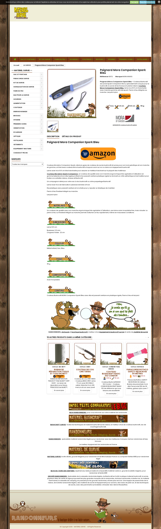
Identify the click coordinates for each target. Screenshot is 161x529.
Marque (118, 77)
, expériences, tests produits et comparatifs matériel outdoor (86, 471)
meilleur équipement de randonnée (95, 444)
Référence (104, 77)
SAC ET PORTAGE (28, 59)
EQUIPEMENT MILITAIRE (22, 149)
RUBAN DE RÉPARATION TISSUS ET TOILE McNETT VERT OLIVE (59, 372)
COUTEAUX (86, 59)
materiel (97, 425)
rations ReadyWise (120, 485)
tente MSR (103, 473)
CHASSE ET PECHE (20, 153)
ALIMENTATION (19, 103)
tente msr (136, 478)
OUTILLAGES (142, 59)
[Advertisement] (80, 39)
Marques (16, 159)
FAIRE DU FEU (60, 59)
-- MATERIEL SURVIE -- (22, 70)
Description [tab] (53, 136)
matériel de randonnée (118, 412)
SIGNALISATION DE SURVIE (23, 87)
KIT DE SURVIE (44, 59)
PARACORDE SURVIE (21, 78)
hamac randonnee (135, 439)
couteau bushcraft (133, 425)
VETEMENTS (18, 144)
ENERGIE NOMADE (20, 111)
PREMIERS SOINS (126, 59)
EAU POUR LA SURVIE (21, 95)
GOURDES (74, 59)
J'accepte (134, 2)
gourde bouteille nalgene (131, 471)
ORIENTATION (18, 128)
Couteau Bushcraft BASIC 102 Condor (111, 373)
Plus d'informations (147, 2)
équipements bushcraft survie (111, 332)
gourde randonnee (99, 480)
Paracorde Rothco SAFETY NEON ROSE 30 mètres (137, 371)
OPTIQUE (16, 136)
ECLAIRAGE (17, 132)
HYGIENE (111, 59)
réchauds (65, 332)
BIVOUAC (100, 59)
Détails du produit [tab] (71, 136)
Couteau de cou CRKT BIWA (85, 370)
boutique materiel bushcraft (130, 476)
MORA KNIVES (127, 76)
